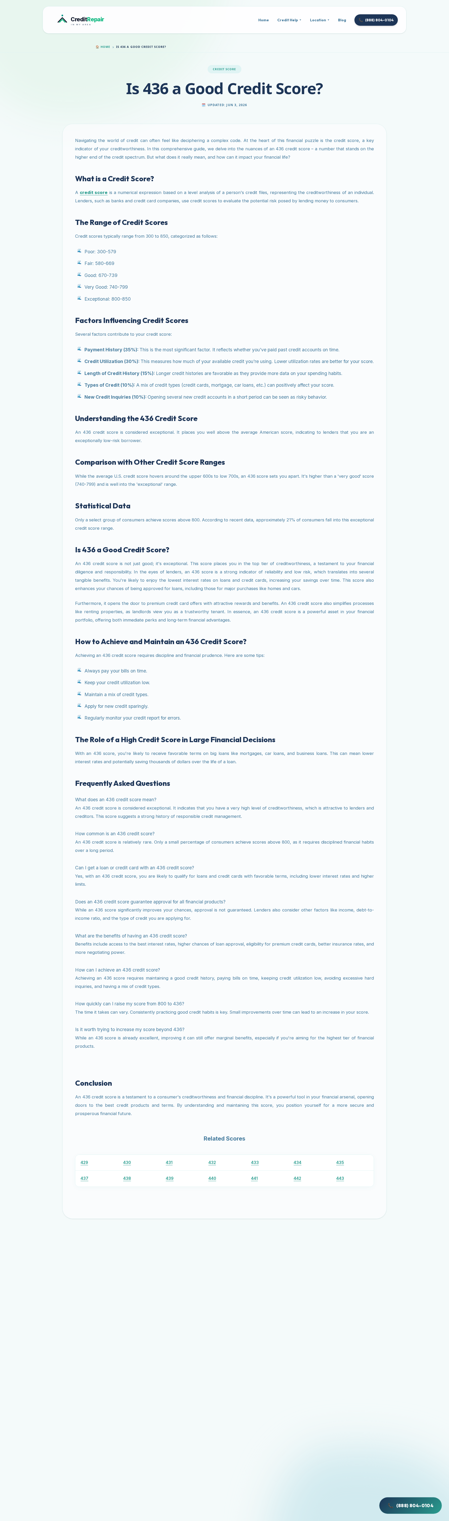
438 (127, 1178)
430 (127, 1162)
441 (254, 1178)
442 (297, 1178)
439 (170, 1178)
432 (212, 1162)
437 (84, 1178)
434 (297, 1162)
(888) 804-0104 (376, 20)
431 (169, 1162)
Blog (342, 20)
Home (263, 20)
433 (255, 1162)
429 (84, 1162)
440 (212, 1178)
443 (340, 1178)
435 (340, 1162)
